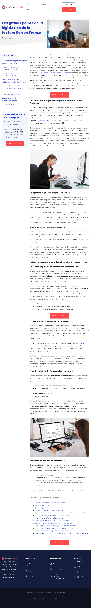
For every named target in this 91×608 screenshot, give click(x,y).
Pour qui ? (28, 4)
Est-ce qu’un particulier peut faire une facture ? (52, 531)
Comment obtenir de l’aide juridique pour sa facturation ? (56, 528)
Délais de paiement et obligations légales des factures (14, 81)
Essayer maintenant (14, 143)
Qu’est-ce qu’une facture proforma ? (48, 505)
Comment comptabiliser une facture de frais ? (52, 515)
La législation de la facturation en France (53, 73)
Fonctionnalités (42, 4)
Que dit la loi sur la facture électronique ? (10, 99)
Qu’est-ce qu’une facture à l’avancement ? (50, 518)
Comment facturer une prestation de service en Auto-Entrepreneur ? (60, 513)
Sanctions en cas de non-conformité (10, 74)
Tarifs (54, 4)
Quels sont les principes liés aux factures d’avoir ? (53, 521)
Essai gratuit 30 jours (59, 94)
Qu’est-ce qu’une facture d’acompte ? (48, 508)
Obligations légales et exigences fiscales (11, 68)
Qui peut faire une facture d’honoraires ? (50, 510)
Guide (27, 9)
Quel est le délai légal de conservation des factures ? (54, 523)
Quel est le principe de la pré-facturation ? (50, 503)
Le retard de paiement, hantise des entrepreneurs (13, 87)
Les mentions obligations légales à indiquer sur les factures (14, 62)
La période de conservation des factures (12, 93)
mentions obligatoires (45, 120)
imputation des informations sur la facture (72, 237)
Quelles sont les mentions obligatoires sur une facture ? (55, 526)
